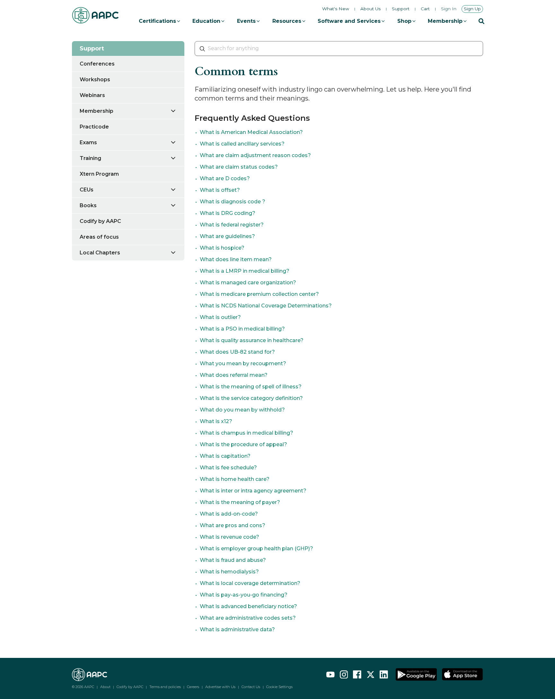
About (105, 687)
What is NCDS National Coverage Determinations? (266, 306)
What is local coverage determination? (250, 583)
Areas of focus (99, 237)
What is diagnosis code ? (232, 202)
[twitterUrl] (370, 674)
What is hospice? (222, 248)
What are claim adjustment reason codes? (255, 155)
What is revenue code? (229, 537)
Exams (88, 142)
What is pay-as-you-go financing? (243, 595)
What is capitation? (225, 456)
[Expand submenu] (177, 110)
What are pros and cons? (232, 525)
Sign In (448, 9)
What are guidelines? (227, 236)
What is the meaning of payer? (240, 502)
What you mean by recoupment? (243, 363)
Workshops (95, 79)
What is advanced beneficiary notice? (248, 606)
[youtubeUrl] (330, 674)
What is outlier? (220, 317)
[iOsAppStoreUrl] (462, 674)
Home (79, 33)
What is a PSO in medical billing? (242, 329)
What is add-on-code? (229, 514)
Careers (193, 687)
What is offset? (220, 190)
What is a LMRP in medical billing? (244, 271)
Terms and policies (165, 687)
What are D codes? (225, 178)
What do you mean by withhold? (242, 410)
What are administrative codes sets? (248, 618)
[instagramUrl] (344, 674)
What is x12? (216, 421)
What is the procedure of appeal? (243, 444)
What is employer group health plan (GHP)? (256, 548)
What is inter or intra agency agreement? (253, 491)
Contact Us (251, 687)
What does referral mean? (234, 375)
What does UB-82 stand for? (237, 352)
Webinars (92, 95)
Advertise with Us (220, 687)
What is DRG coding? (227, 213)
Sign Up (472, 8)
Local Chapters (100, 253)
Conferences (97, 64)
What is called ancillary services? (242, 144)
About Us (370, 9)
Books (88, 205)
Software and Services (349, 21)
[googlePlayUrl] (416, 674)
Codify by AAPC (100, 221)
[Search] (481, 21)
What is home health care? (234, 479)
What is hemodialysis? (229, 572)
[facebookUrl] (357, 674)
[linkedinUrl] (384, 674)
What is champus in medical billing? (246, 433)
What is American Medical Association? (251, 132)
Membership (445, 21)
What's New (335, 8)
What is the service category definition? (251, 398)
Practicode (94, 127)
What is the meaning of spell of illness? (251, 387)
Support (401, 9)
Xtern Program (99, 174)
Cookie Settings (279, 687)
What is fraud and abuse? (233, 560)
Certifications (157, 21)
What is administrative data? (237, 629)
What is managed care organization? (248, 282)
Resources (286, 21)
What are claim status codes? (239, 167)
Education (206, 21)
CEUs (86, 190)
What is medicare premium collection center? (259, 294)
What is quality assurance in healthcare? (252, 340)
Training (90, 158)
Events (246, 21)
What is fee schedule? (228, 468)
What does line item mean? (236, 259)
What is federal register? (232, 225)
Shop (404, 21)
